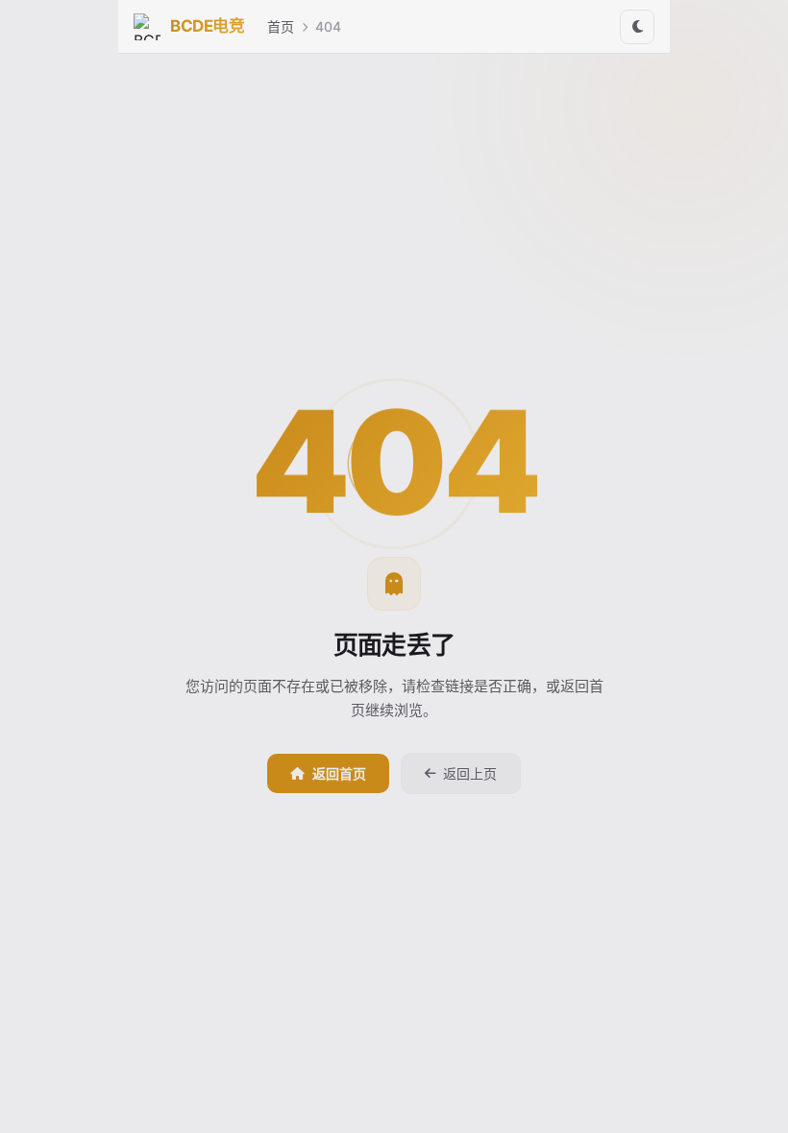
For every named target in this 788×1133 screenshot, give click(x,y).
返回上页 (470, 773)
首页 (280, 26)
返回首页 (339, 773)
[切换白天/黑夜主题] (637, 27)
